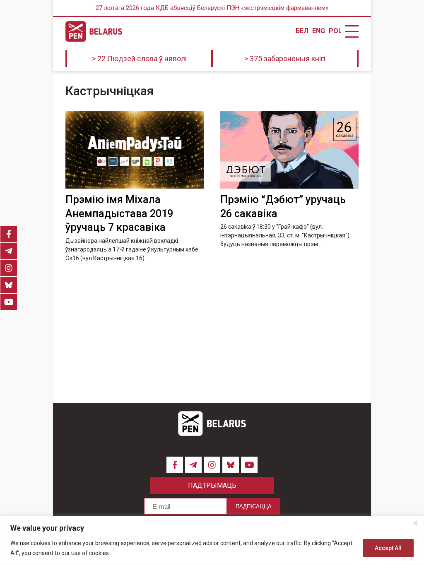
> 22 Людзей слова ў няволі (139, 58)
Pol (335, 31)
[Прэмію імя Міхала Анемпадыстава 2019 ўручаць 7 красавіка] (134, 150)
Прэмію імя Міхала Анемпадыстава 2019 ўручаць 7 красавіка (119, 214)
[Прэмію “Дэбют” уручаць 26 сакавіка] (289, 150)
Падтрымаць (212, 485)
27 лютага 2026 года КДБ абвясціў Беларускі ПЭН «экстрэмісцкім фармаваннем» (212, 8)
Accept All (388, 548)
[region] (212, 540)
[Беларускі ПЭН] (93, 31)
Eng (318, 31)
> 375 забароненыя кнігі (284, 58)
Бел (302, 31)
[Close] (415, 523)
